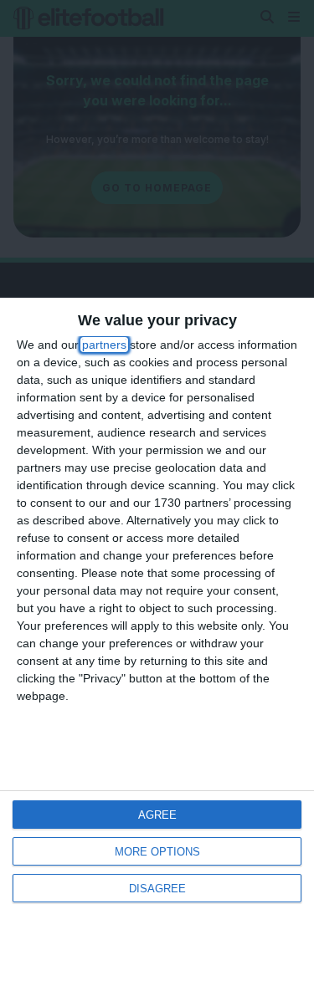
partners (104, 344)
